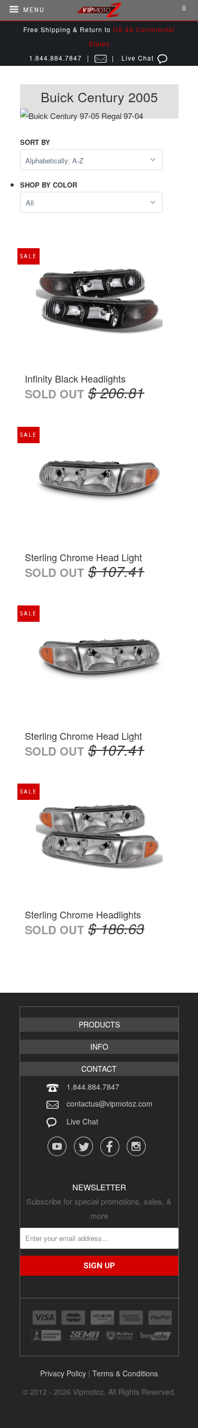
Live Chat (82, 1121)
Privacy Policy (63, 1373)
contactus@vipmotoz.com (110, 1103)
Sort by (35, 142)
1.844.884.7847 (93, 1086)
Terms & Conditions (125, 1373)
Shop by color (48, 185)
